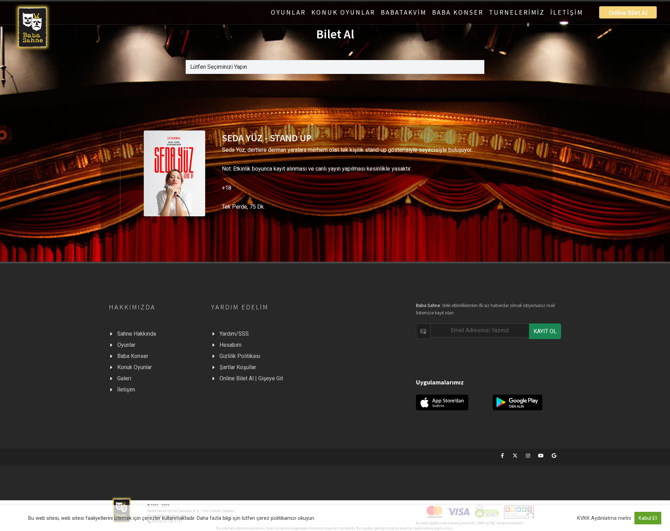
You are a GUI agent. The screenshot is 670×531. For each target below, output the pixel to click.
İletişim (126, 389)
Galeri (124, 378)
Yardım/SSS (234, 333)
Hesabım (230, 345)
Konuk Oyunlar (134, 367)
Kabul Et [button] (648, 518)
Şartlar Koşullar (237, 367)
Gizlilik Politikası (239, 356)
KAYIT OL (545, 331)
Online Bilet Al (628, 12)
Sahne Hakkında (136, 333)
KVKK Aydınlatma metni (604, 518)
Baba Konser (132, 356)
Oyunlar (126, 345)
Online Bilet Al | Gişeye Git (251, 378)
